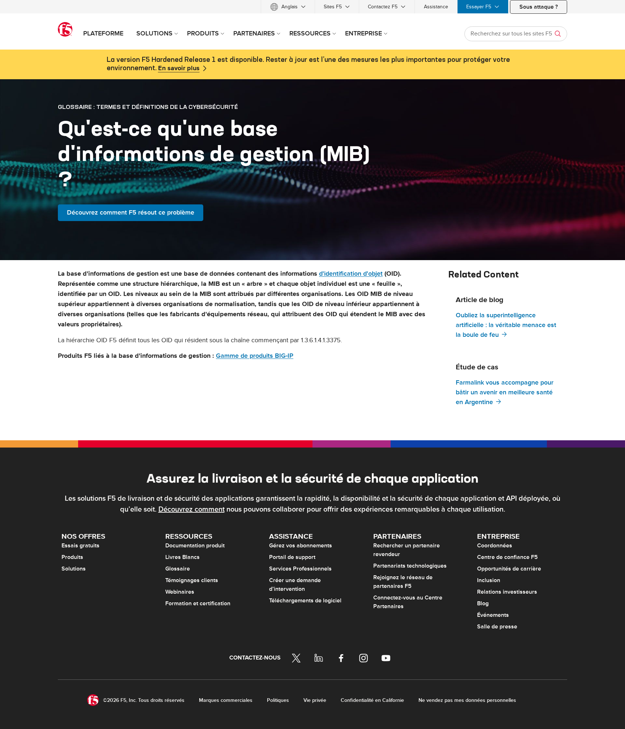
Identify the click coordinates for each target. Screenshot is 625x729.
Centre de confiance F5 (507, 557)
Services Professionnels (300, 568)
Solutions (73, 568)
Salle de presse (497, 626)
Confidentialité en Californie (372, 700)
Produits (72, 557)
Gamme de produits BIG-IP (254, 356)
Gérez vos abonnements (300, 545)
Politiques (278, 700)
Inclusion (488, 580)
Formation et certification (197, 603)
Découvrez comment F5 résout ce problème (130, 212)
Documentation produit (195, 545)
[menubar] (312, 6)
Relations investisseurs (507, 592)
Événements (493, 615)
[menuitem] (288, 6)
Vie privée (314, 700)
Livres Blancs (182, 557)
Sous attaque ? (538, 6)
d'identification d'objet (351, 273)
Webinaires (179, 592)
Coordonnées (494, 545)
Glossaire (177, 568)
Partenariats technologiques (410, 565)
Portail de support (292, 557)
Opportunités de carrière (509, 568)
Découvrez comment (191, 509)
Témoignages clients (191, 580)
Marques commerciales (225, 700)
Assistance (436, 7)
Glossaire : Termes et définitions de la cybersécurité (148, 106)
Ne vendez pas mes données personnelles (467, 700)
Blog (483, 603)
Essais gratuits (80, 545)
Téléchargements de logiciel (305, 600)
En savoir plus (179, 68)
